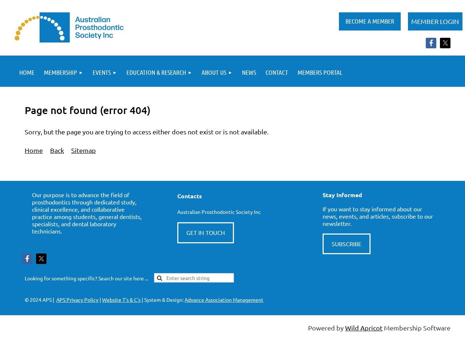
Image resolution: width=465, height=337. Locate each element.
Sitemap (83, 150)
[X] (445, 43)
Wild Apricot (364, 328)
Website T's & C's (121, 299)
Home (34, 150)
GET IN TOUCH (205, 232)
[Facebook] (431, 43)
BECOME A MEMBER (369, 21)
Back (57, 150)
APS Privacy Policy (77, 299)
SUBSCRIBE (346, 243)
